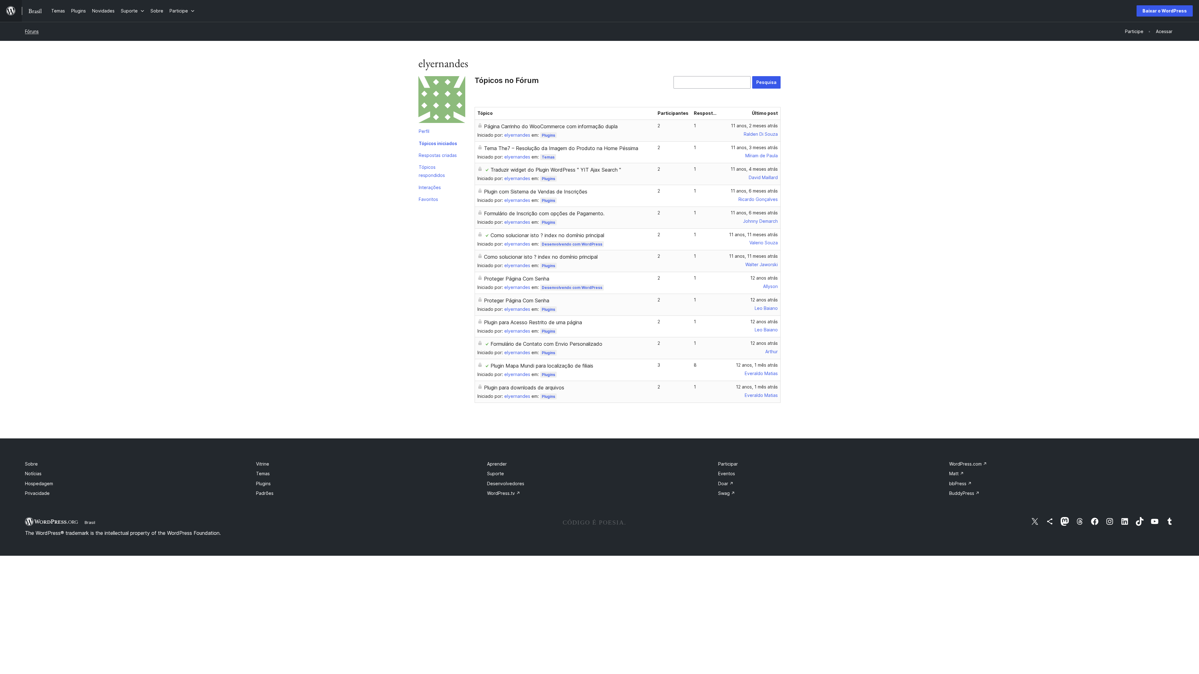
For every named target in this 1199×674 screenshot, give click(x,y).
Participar (728, 463)
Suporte (495, 473)
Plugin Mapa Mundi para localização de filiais (542, 366)
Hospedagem (39, 483)
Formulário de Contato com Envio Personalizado (546, 344)
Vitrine (262, 463)
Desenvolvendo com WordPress (572, 244)
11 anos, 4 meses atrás (754, 169)
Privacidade (37, 493)
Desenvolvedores (505, 483)
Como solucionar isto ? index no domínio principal (547, 235)
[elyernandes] (441, 100)
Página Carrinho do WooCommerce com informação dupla (551, 126)
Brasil (90, 522)
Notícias (33, 473)
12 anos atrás (764, 278)
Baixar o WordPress (1164, 10)
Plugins (548, 135)
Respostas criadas (438, 155)
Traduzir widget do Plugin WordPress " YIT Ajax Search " (556, 170)
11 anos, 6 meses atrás (754, 190)
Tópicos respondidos (432, 171)
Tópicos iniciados (438, 143)
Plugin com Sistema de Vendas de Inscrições (535, 191)
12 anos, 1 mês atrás (757, 365)
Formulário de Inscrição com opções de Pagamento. (544, 213)
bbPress (960, 483)
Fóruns (32, 31)
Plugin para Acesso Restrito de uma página (533, 322)
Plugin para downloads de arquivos (524, 387)
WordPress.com (968, 463)
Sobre (31, 463)
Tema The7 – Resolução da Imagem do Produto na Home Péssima (561, 148)
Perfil (424, 131)
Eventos (726, 473)
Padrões (265, 493)
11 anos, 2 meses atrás (754, 125)
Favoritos (428, 199)
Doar (725, 483)
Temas (548, 157)
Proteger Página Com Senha (516, 279)
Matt (956, 473)
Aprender (497, 463)
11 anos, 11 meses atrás (753, 234)
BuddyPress (964, 493)
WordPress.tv (503, 493)
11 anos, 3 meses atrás (754, 147)
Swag (726, 493)
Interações (430, 187)
